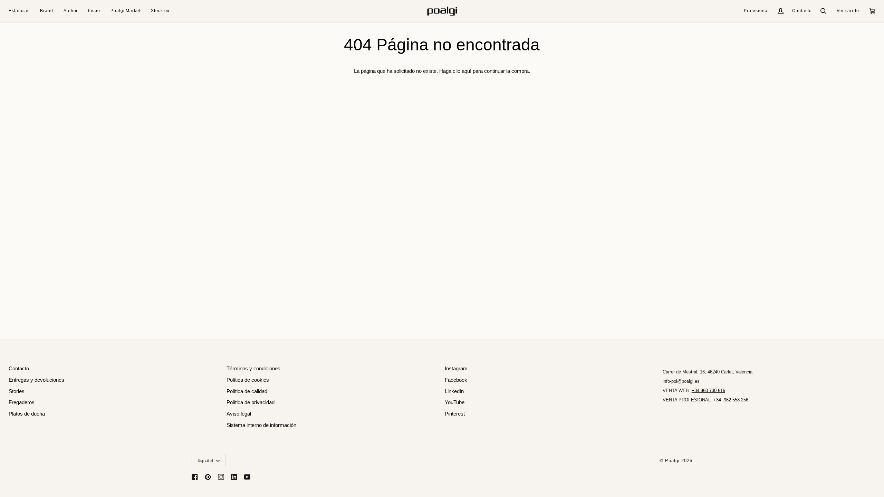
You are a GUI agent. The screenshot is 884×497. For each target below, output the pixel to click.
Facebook (456, 380)
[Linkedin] (234, 477)
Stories (17, 391)
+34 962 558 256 (730, 399)
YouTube (454, 402)
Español (206, 460)
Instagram (456, 368)
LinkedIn (454, 391)
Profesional (756, 10)
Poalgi (672, 460)
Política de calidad (247, 391)
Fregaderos (22, 402)
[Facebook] (195, 477)
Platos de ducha (27, 414)
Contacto (802, 10)
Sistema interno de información (261, 425)
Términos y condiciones (253, 368)
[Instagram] (221, 477)
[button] (22, 11)
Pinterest (455, 414)
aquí (466, 71)
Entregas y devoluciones (36, 380)
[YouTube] (247, 477)
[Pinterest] (208, 477)
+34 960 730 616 (708, 390)
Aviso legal (239, 414)
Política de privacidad (251, 402)
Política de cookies (248, 380)
